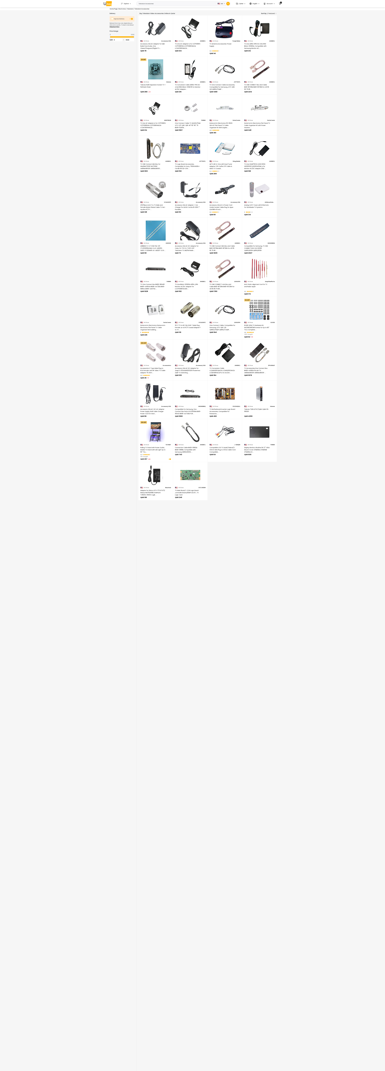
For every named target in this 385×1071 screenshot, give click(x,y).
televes (168, 82)
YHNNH (203, 120)
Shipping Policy (114, 27)
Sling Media (236, 161)
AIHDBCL (203, 41)
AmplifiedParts (270, 281)
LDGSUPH (237, 281)
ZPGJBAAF (271, 365)
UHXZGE (168, 243)
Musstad (168, 487)
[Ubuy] (108, 3)
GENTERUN (167, 120)
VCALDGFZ (167, 202)
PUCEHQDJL (236, 406)
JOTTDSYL (237, 82)
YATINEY (168, 445)
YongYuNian (236, 41)
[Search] (228, 3)
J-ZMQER (237, 445)
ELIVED (273, 322)
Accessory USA (166, 41)
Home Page (113, 9)
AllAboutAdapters (270, 202)
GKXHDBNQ (271, 243)
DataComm (236, 120)
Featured (271, 13)
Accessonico (167, 365)
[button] (240, 3)
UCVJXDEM (202, 487)
